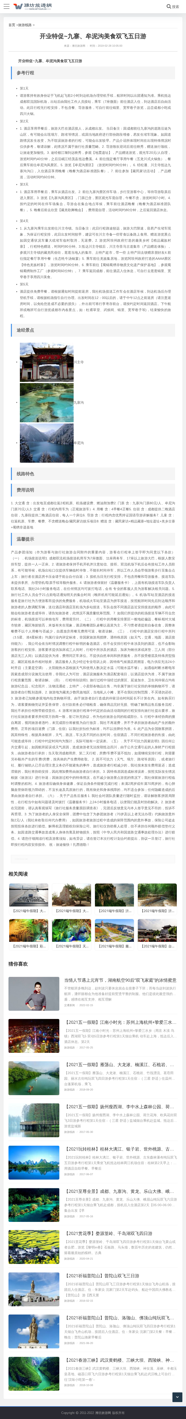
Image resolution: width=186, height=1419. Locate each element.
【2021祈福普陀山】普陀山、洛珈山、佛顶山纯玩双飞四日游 (123, 1318)
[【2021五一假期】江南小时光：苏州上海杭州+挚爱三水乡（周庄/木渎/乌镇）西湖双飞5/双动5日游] (33, 1036)
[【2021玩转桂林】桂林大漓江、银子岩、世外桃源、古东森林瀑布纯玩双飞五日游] (33, 1163)
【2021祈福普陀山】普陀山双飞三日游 (101, 1275)
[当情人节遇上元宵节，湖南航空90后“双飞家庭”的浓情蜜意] (33, 994)
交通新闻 (69, 1005)
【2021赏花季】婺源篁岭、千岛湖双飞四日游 (108, 1233)
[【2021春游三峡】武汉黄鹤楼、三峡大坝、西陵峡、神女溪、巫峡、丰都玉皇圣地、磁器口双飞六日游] (33, 1374)
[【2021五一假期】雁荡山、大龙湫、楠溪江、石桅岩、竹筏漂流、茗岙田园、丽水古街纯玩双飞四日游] (33, 1078)
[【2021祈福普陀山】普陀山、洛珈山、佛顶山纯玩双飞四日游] (33, 1331)
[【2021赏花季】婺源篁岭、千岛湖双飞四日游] (33, 1247)
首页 (11, 24)
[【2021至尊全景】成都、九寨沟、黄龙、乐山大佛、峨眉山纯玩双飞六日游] (33, 1205)
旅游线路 (25, 24)
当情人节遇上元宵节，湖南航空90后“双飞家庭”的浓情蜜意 (120, 980)
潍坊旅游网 (103, 1413)
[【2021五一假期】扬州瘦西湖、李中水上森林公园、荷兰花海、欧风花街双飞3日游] (33, 1120)
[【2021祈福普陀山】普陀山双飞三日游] (33, 1289)
